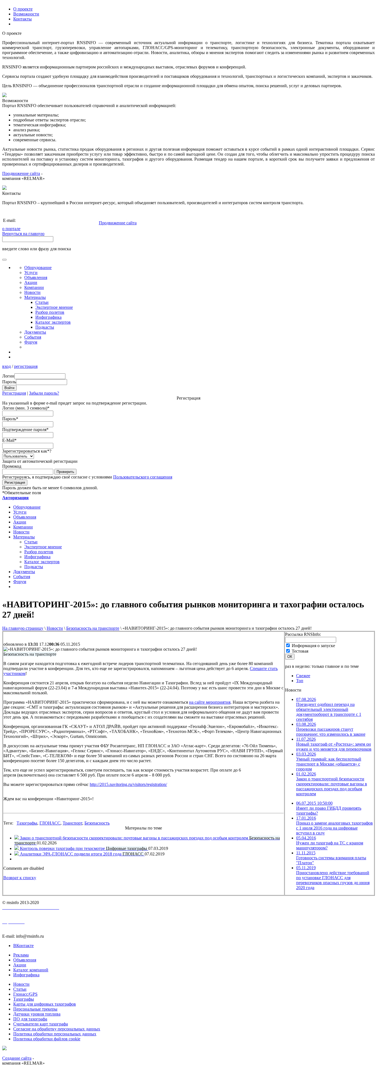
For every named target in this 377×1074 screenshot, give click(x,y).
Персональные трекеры (35, 1009)
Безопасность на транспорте (92, 628)
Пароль (10, 418)
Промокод (11, 466)
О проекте (23, 9)
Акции (30, 282)
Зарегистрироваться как (26, 451)
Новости (55, 628)
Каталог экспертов (53, 322)
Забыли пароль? (44, 393)
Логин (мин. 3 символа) (25, 408)
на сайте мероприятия (209, 702)
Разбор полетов (49, 312)
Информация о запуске (313, 645)
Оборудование (38, 267)
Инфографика (48, 317)
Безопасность (97, 823)
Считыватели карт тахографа (40, 1024)
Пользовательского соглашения (142, 477)
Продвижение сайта (21, 173)
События (32, 337)
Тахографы (27, 823)
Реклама (21, 955)
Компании (34, 287)
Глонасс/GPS (25, 994)
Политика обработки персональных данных (54, 1034)
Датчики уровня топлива (36, 1014)
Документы (35, 332)
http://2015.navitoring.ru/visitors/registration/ (128, 784)
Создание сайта (16, 1058)
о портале (11, 228)
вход (6, 366)
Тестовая (300, 651)
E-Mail (9, 440)
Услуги (31, 272)
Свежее (303, 675)
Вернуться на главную (23, 233)
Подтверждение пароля (25, 429)
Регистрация (14, 393)
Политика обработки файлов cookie (46, 1038)
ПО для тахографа (30, 1019)
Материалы (35, 297)
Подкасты (44, 327)
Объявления (35, 277)
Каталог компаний (30, 969)
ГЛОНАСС (49, 823)
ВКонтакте (23, 945)
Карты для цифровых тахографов (44, 1004)
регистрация (26, 366)
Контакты (22, 19)
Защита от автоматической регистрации (40, 461)
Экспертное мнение (54, 307)
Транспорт (72, 823)
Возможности (26, 14)
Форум (30, 342)
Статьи (42, 302)
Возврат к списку (19, 877)
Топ (299, 680)
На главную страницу (22, 628)
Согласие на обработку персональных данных (56, 1029)
